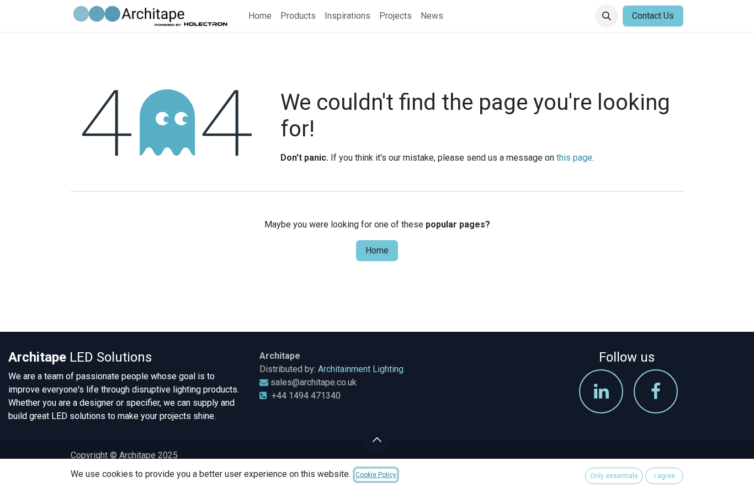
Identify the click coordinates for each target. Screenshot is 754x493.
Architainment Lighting (360, 369)
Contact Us (653, 15)
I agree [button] (664, 476)
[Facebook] (655, 391)
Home (377, 250)
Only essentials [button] (614, 476)
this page (574, 157)
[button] (606, 16)
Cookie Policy (375, 475)
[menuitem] (260, 16)
